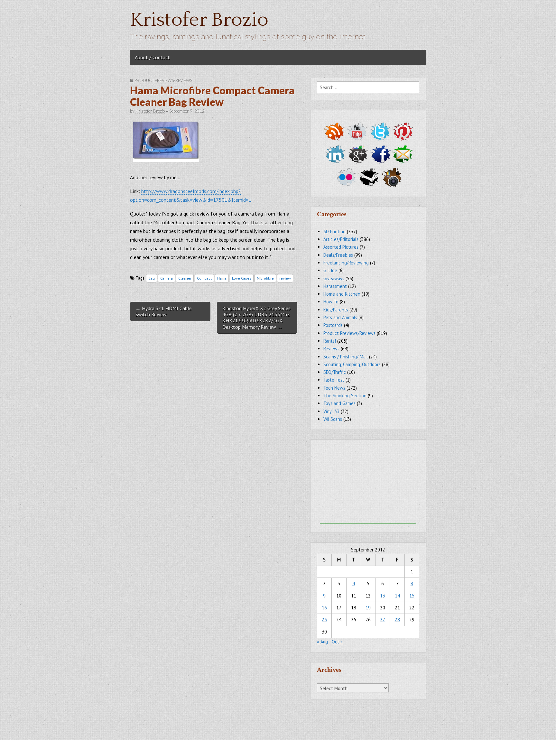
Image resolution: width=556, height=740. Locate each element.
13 (382, 596)
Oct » (337, 642)
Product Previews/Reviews (163, 80)
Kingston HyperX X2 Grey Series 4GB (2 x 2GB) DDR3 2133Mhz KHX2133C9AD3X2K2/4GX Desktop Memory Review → (256, 317)
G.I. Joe (330, 270)
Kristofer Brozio (199, 20)
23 (324, 619)
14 (397, 596)
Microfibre (265, 278)
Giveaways (333, 278)
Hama (222, 278)
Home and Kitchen (341, 294)
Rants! (329, 341)
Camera (166, 278)
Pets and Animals (340, 317)
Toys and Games (339, 403)
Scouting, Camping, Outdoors (352, 364)
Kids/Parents (335, 310)
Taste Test (333, 380)
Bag (151, 278)
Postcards (333, 325)
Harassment (335, 286)
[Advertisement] (368, 483)
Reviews (331, 349)
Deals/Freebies (338, 255)
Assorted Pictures (340, 247)
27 (382, 619)
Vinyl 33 (331, 411)
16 (324, 608)
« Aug (322, 642)
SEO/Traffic (334, 372)
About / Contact (152, 57)
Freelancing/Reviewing (346, 263)
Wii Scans (332, 419)
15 (411, 596)
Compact (204, 278)
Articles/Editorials (340, 239)
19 (368, 608)
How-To (330, 302)
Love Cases (241, 278)
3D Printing (334, 231)
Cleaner (184, 278)
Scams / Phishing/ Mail (345, 357)
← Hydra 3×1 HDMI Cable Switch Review (163, 311)
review (285, 278)
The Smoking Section (344, 396)
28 (397, 619)
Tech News (334, 388)
